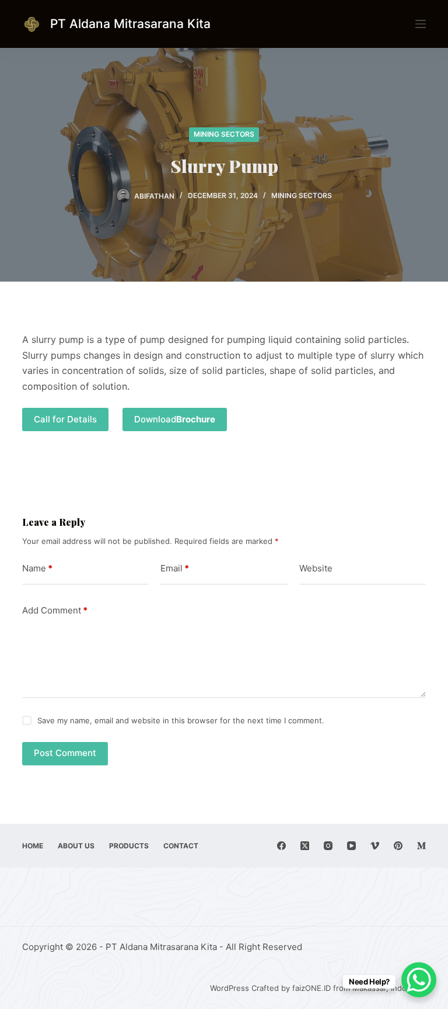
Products (129, 845)
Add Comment (55, 610)
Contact (180, 845)
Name (37, 568)
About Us (76, 845)
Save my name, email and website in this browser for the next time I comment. (180, 720)
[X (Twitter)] (304, 845)
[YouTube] (351, 845)
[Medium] (421, 845)
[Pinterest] (398, 845)
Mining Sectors (224, 134)
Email (174, 568)
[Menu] (420, 24)
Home (32, 845)
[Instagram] (328, 845)
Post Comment (65, 752)
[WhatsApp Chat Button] (418, 979)
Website (315, 568)
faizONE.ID (311, 988)
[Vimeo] (374, 845)
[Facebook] (281, 845)
